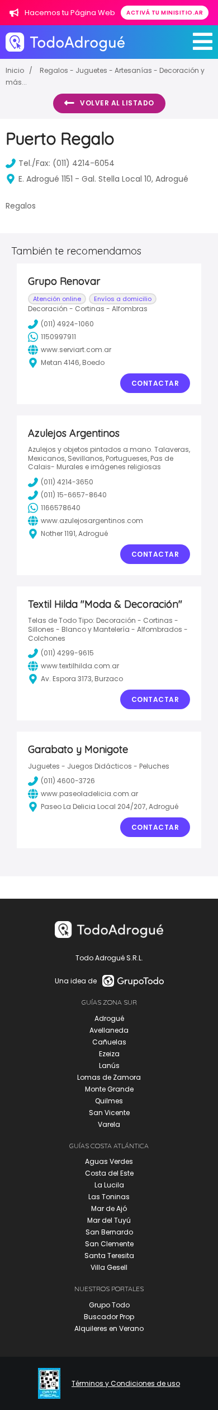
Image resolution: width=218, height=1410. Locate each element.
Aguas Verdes (109, 1161)
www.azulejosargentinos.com (92, 520)
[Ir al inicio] (65, 42)
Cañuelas (109, 1042)
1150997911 (58, 336)
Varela (109, 1124)
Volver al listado (117, 103)
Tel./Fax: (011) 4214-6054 (66, 163)
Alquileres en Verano (109, 1328)
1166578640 (60, 507)
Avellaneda (109, 1030)
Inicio (15, 70)
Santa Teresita (109, 1255)
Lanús (109, 1065)
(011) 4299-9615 (67, 653)
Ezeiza (109, 1053)
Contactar (155, 383)
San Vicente (109, 1112)
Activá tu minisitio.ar (164, 12)
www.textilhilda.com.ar (80, 666)
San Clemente (109, 1244)
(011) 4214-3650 (67, 482)
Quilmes (109, 1101)
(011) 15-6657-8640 (74, 495)
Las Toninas (109, 1196)
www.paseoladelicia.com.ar (89, 793)
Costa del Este (109, 1173)
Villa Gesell (109, 1267)
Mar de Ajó (109, 1208)
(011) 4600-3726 (68, 780)
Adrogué (109, 1018)
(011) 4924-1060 (67, 324)
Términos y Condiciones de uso (126, 1383)
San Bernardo (109, 1232)
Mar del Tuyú (109, 1220)
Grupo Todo (109, 1305)
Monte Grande (109, 1089)
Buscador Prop (109, 1316)
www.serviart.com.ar (76, 349)
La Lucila (109, 1185)
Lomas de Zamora (109, 1077)
